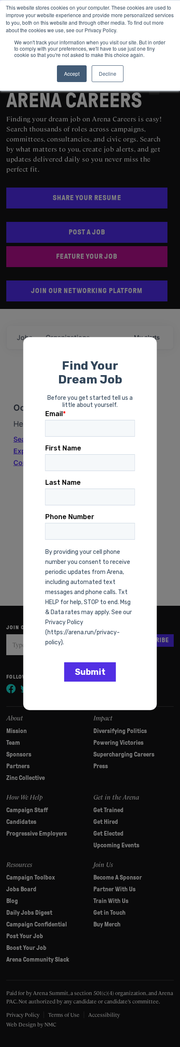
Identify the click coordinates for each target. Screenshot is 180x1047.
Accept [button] (72, 73)
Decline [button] (107, 73)
